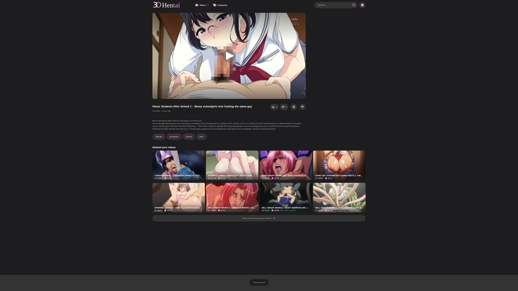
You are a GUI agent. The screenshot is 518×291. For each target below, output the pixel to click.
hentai (189, 137)
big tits (159, 137)
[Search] (353, 5)
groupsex (174, 137)
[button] (229, 55)
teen (201, 137)
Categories (222, 5)
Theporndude (259, 282)
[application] (229, 56)
